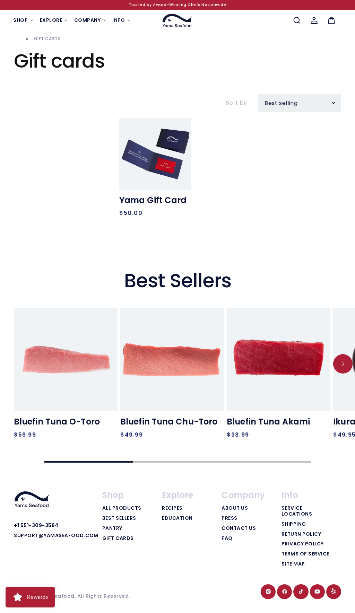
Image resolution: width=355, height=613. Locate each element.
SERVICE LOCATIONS (297, 511)
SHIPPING (294, 524)
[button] (23, 20)
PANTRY (112, 528)
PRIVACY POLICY (303, 544)
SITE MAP (293, 564)
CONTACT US (239, 528)
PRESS (229, 518)
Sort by (236, 103)
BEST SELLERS (119, 518)
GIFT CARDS (118, 538)
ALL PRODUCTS (121, 508)
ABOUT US (235, 508)
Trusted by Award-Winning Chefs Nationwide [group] (177, 4)
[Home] (16, 39)
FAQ (227, 538)
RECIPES (172, 508)
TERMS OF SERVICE (305, 554)
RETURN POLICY (301, 534)
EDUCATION (177, 518)
